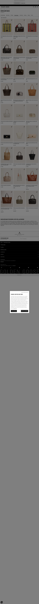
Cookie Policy (15, 308)
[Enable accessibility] (2, 602)
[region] (19, 302)
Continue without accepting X (24, 292)
